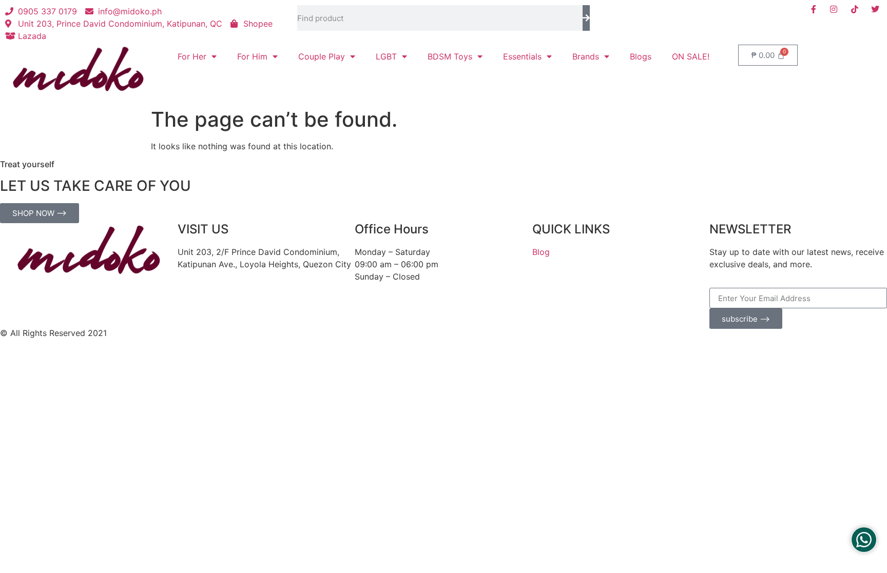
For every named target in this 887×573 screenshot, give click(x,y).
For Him (252, 56)
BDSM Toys (450, 56)
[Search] (586, 18)
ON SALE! (690, 56)
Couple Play (321, 56)
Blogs (640, 56)
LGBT (386, 56)
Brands (585, 56)
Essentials (522, 56)
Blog (541, 252)
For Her (192, 56)
